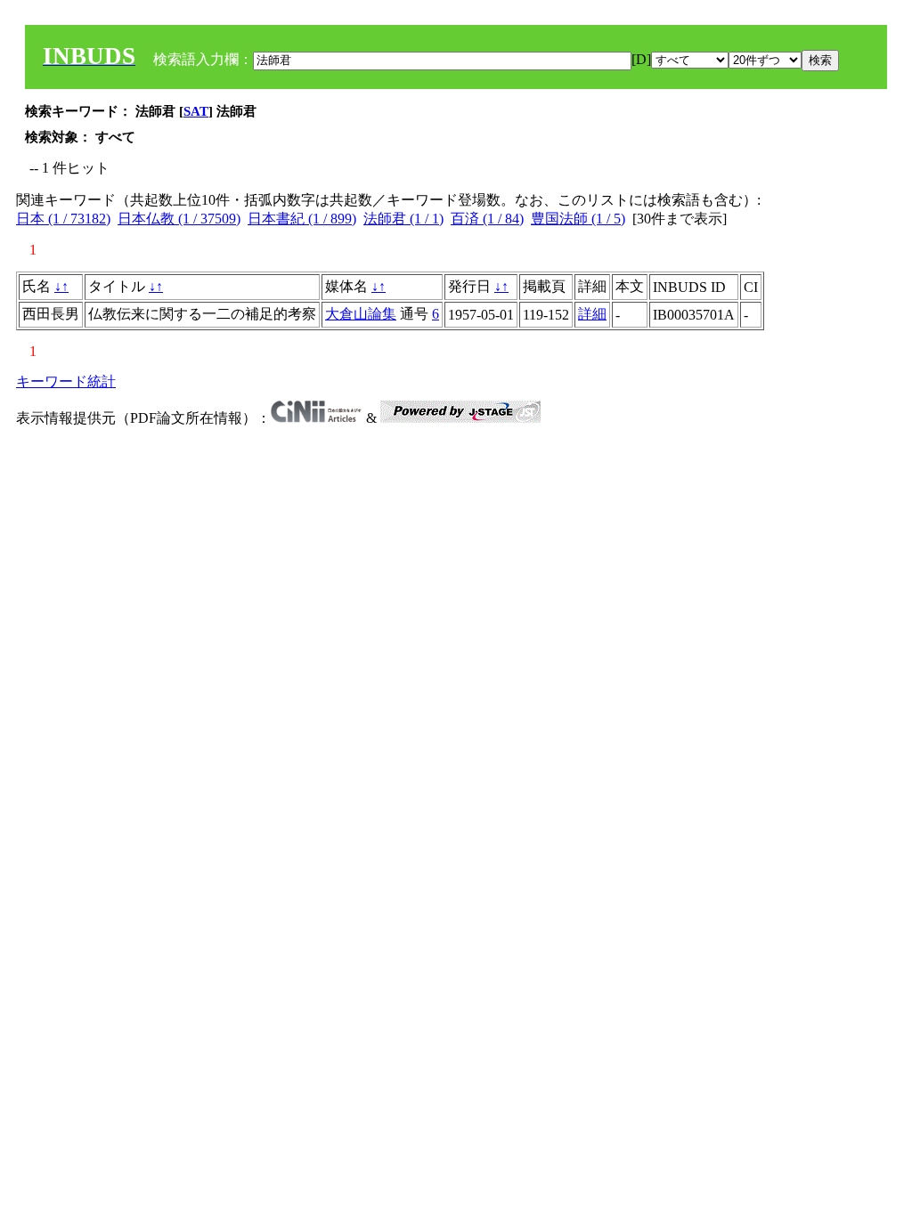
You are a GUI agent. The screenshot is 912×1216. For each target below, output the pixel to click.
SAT (195, 111)
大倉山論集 (360, 313)
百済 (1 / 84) (487, 218)
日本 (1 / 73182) (63, 218)
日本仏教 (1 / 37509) (179, 218)
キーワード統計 (66, 381)
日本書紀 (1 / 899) (302, 218)
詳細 (592, 313)
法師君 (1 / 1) (403, 218)
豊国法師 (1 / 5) (578, 218)
